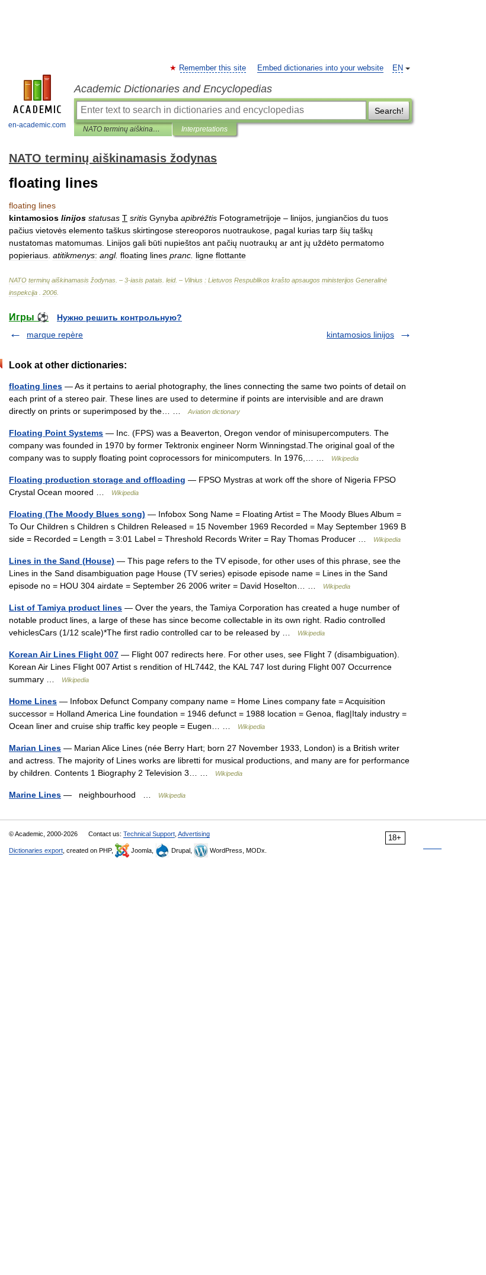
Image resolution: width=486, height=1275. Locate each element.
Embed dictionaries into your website (320, 68)
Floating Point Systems (56, 433)
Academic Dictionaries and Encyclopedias (173, 89)
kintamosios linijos (360, 334)
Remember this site (213, 68)
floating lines (35, 386)
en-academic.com (37, 125)
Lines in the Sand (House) (61, 561)
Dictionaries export (36, 850)
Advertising (194, 833)
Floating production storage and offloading (97, 479)
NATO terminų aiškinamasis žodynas (123, 129)
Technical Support (149, 833)
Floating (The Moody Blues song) (77, 514)
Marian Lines (35, 748)
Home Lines (33, 701)
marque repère (55, 334)
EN (397, 68)
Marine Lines (35, 794)
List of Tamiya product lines (65, 607)
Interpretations (204, 129)
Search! (389, 110)
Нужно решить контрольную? (119, 317)
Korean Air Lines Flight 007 (64, 654)
